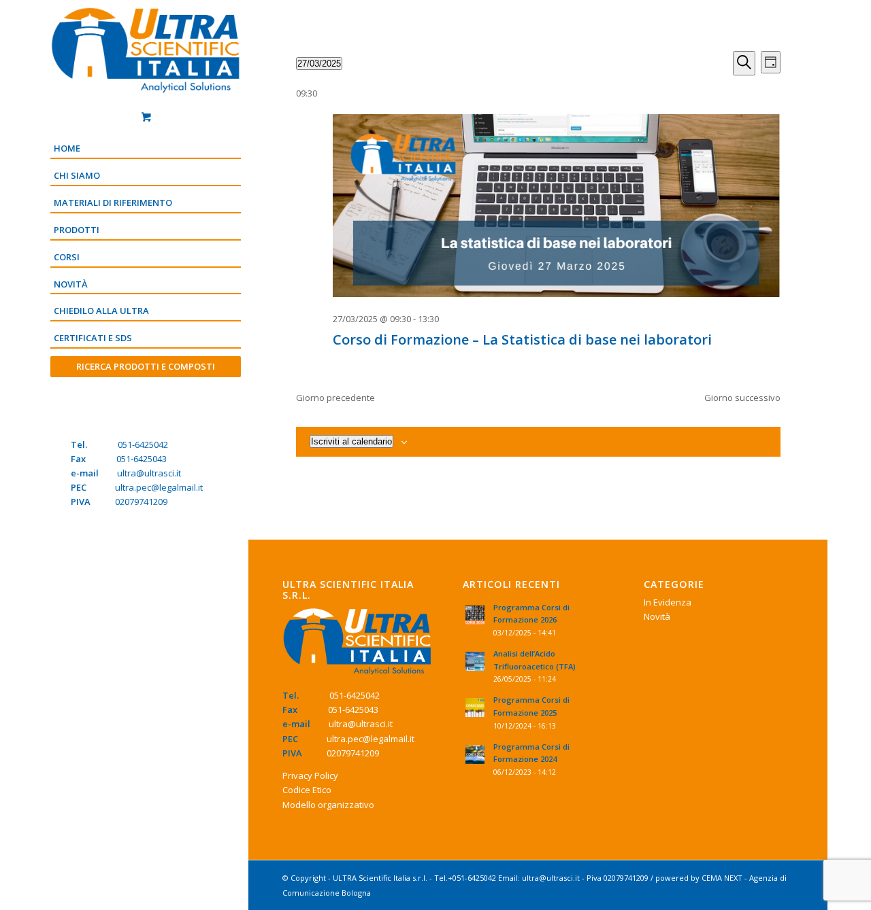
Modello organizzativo (328, 805)
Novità (657, 616)
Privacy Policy (310, 775)
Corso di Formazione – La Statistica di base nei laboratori (522, 339)
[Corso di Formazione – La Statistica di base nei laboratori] (556, 207)
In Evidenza (667, 602)
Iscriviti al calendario (351, 441)
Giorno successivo (742, 397)
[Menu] (145, 390)
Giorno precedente (335, 397)
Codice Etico (306, 790)
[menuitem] (145, 149)
